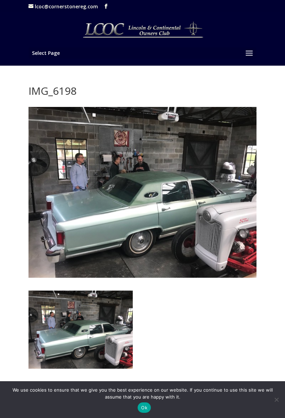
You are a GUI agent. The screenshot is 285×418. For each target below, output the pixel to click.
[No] (276, 399)
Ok (144, 407)
